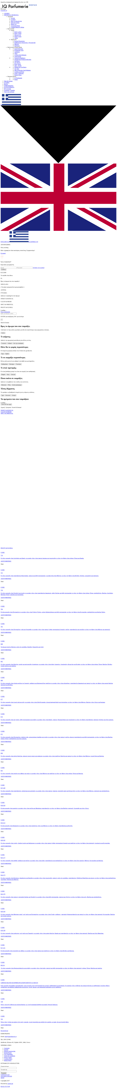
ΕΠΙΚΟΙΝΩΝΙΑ (8, 85)
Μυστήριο (11, 364)
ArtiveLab (10, 1083)
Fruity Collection (19, 73)
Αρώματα (6, 1048)
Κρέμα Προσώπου (19, 41)
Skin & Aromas (15, 22)
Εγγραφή (3, 253)
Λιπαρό (14, 395)
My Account (7, 88)
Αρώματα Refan (15, 25)
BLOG (6, 84)
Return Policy (8, 1060)
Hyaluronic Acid (18, 50)
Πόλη (9, 385)
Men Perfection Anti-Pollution (22, 70)
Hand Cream (17, 36)
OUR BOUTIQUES (6, 1076)
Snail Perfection (18, 49)
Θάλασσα (3, 385)
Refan (16, 79)
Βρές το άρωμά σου (16, 21)
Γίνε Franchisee (8, 1054)
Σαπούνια (17, 45)
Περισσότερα (4, 1030)
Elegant (3, 374)
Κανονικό (8, 395)
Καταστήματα (8, 1052)
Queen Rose (17, 56)
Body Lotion (17, 32)
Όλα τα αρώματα (5, 312)
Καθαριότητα (4, 364)
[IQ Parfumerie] (19, 7)
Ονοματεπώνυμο (5, 1066)
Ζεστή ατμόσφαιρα (16, 385)
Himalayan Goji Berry (20, 67)
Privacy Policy (8, 1057)
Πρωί (2, 353)
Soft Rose (17, 61)
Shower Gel (17, 35)
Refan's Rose (17, 75)
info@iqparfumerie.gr (11, 1036)
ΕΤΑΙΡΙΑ (6, 82)
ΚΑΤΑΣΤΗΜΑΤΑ (9, 87)
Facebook (6, 90)
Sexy (8, 374)
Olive (15, 53)
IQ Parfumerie (18, 78)
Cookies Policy (8, 1059)
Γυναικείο (3, 343)
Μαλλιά (16, 44)
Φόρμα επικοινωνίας (9, 1051)
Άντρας (13, 18)
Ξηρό (2, 395)
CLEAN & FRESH (6, 412)
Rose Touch (17, 64)
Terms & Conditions (9, 1056)
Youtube (12, 90)
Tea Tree (16, 69)
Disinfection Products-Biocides (22, 59)
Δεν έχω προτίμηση (18, 343)
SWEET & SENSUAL (7, 410)
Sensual (13, 374)
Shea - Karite (17, 65)
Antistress (17, 52)
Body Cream (17, 33)
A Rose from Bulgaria (20, 55)
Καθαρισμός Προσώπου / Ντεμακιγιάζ (25, 42)
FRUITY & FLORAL (7, 548)
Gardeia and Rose (19, 72)
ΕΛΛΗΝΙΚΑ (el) (33, 241)
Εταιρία (6, 1049)
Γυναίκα (13, 19)
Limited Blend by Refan (17, 27)
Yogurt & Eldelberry (19, 58)
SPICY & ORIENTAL (7, 413)
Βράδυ (7, 353)
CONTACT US (5, 1074)
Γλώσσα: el (4, 10)
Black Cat (13, 24)
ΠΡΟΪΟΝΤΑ (7, 15)
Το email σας (4, 1069)
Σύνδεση (3, 269)
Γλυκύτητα (18, 364)
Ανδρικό (10, 343)
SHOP (2, 1078)
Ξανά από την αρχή (6, 404)
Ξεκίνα (3, 333)
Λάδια (16, 38)
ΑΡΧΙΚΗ (6, 13)
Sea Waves (17, 62)
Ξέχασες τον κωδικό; (39, 267)
